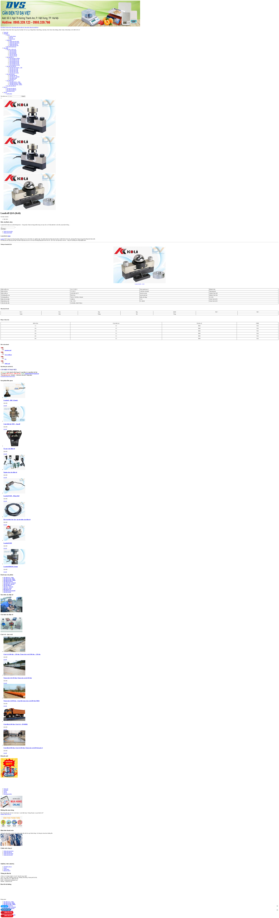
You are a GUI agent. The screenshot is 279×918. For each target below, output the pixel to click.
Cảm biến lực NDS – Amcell (11, 424)
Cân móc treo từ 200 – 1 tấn (15, 67)
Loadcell (3, 239)
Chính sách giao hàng (14, 42)
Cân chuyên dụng (10, 74)
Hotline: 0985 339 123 (6, 814)
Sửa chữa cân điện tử (11, 89)
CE (5, 359)
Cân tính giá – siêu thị (14, 76)
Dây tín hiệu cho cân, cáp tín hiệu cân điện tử (16, 519)
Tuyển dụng (9, 93)
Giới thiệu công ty (7, 866)
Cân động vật (12, 79)
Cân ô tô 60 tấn (12, 52)
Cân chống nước (13, 78)
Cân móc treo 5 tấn (13, 71)
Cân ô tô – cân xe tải (11, 49)
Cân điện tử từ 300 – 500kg (15, 84)
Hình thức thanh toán (11, 46)
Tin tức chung (12, 36)
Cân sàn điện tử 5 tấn (14, 63)
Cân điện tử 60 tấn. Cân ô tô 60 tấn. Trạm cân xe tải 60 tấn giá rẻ (23, 748)
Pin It (13, 376)
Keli (9, 236)
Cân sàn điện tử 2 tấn (14, 61)
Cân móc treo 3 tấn (13, 70)
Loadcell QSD (7, 543)
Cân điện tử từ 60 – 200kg (15, 83)
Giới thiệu (5, 790)
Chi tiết (5, 405)
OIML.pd (7, 363)
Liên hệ (5, 92)
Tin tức (5, 791)
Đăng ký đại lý (6, 870)
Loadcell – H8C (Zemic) (10, 400)
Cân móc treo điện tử (11, 66)
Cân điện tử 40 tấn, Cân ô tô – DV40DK (15, 724)
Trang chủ (5, 788)
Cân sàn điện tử (10, 57)
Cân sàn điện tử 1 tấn (14, 59)
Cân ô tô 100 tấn (13, 54)
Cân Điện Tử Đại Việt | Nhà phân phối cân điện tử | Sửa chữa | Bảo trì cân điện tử (19, 27)
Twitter (6, 376)
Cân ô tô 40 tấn (12, 50)
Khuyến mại (12, 38)
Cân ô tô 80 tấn (12, 53)
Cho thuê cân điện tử (11, 88)
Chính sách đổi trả (13, 44)
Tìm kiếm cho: (4, 96)
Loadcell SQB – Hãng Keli (11, 496)
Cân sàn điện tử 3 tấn (14, 62)
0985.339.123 (8, 915)
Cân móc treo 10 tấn (14, 72)
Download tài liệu (10, 91)
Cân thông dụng (10, 80)
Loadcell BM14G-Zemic (10, 566)
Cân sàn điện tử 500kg (14, 58)
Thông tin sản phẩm (8, 231)
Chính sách (9, 40)
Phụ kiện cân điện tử (11, 85)
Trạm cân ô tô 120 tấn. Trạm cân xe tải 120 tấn (17, 678)
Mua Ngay (3, 228)
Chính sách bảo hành (14, 41)
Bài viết (11, 37)
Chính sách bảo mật (13, 45)
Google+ (10, 376)
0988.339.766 (8, 912)
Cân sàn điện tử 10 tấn (14, 65)
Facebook (3, 376)
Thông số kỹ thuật (7, 232)
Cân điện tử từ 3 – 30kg (14, 82)
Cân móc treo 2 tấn (13, 68)
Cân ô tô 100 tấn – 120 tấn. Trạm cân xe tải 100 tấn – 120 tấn (21, 654)
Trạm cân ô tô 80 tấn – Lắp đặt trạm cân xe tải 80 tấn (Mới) (21, 701)
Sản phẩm (5, 48)
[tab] (140, 231)
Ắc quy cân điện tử (9, 448)
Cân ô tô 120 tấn (13, 55)
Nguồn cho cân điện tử (10, 472)
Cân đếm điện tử (13, 75)
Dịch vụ (5, 87)
